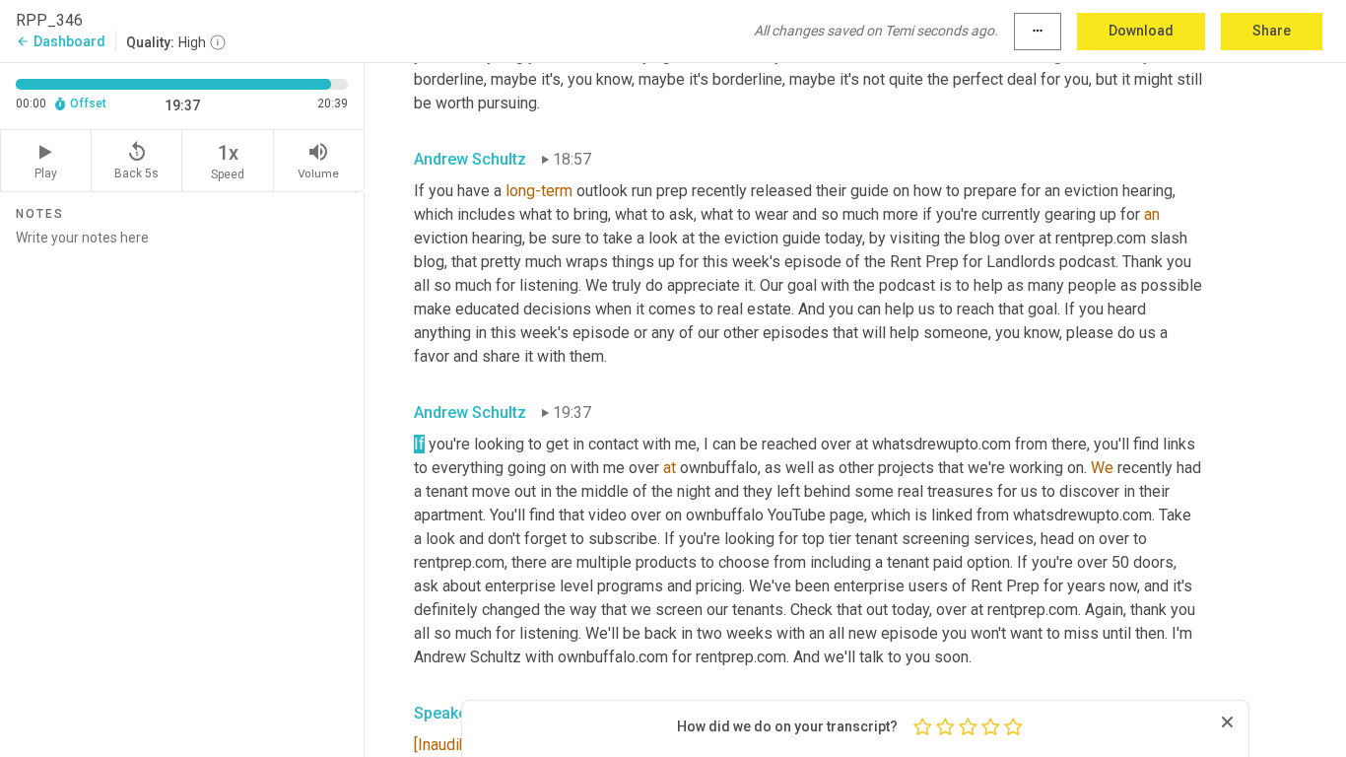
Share (1271, 30)
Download (1141, 30)
